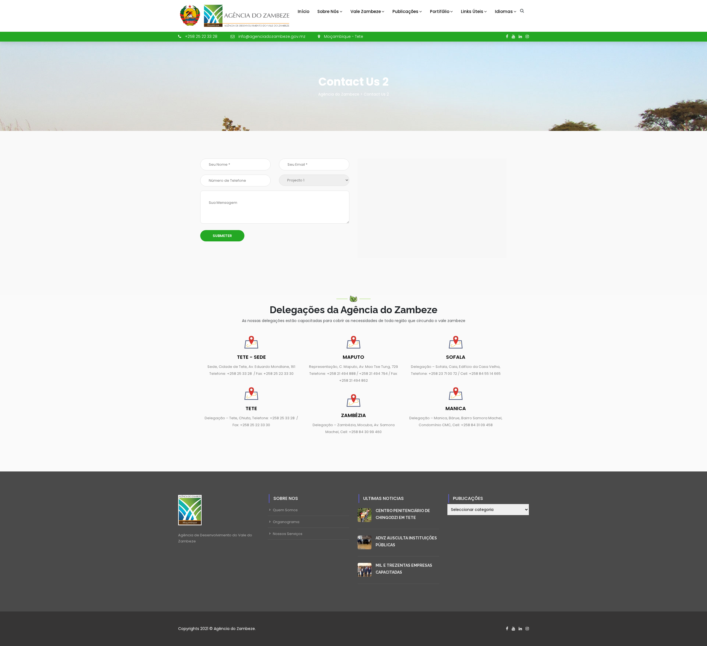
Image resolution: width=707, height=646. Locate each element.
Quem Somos (285, 510)
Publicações (405, 11)
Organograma (286, 521)
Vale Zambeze (365, 11)
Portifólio (439, 11)
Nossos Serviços (287, 533)
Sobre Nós (328, 11)
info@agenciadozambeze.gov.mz (271, 36)
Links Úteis (472, 11)
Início (303, 11)
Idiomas (504, 11)
